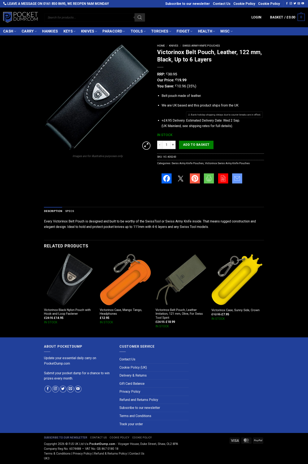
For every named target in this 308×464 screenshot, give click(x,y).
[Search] (140, 17)
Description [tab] (53, 211)
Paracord (112, 31)
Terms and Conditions (135, 416)
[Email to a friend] (237, 178)
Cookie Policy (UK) (133, 367)
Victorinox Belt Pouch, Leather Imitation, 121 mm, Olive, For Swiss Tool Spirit (179, 314)
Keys (68, 31)
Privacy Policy (129, 392)
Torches (159, 31)
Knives (87, 31)
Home (161, 45)
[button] (256, 17)
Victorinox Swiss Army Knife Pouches (227, 163)
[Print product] (209, 178)
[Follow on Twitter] (295, 3)
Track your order (131, 424)
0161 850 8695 (54, 4)
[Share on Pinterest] (195, 178)
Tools (137, 31)
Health (205, 31)
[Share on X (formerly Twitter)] (181, 178)
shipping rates (199, 126)
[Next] (263, 295)
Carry (28, 31)
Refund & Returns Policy (110, 453)
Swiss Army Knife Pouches (201, 45)
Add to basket (196, 145)
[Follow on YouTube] (303, 3)
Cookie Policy (244, 4)
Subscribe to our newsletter (187, 4)
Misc (225, 31)
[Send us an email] (299, 3)
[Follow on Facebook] (287, 3)
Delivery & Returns (133, 375)
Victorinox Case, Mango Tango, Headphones (121, 312)
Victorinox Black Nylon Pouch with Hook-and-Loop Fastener (67, 312)
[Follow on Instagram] (291, 3)
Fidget (183, 31)
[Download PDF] (223, 178)
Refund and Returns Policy (138, 400)
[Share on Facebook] (167, 178)
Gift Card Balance (132, 384)
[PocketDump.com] (20, 17)
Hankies (50, 31)
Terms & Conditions (57, 453)
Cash (8, 31)
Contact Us (221, 4)
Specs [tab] (69, 211)
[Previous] (44, 295)
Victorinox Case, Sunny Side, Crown (235, 310)
